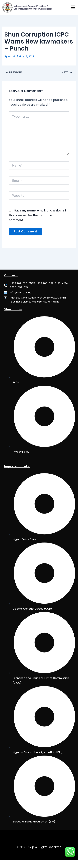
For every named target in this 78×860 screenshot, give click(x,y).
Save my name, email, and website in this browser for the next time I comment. (38, 215)
